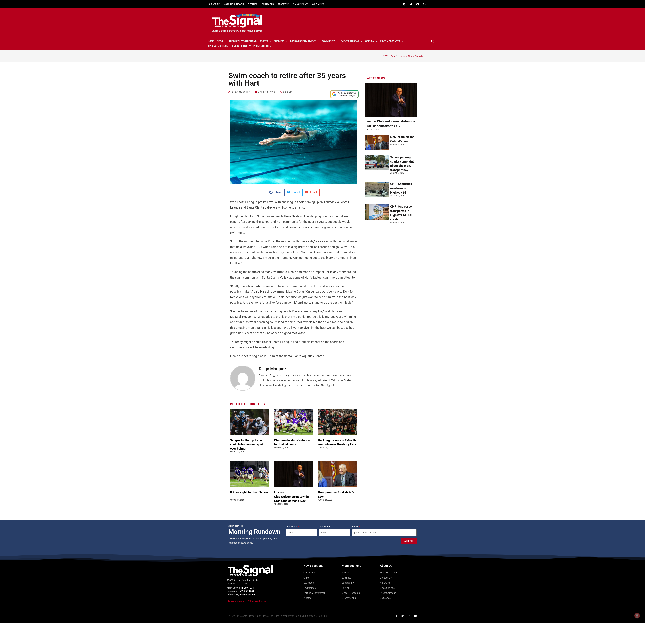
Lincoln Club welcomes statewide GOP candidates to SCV (291, 496)
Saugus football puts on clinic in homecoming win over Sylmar (247, 444)
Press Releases (262, 46)
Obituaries (318, 4)
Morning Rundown (234, 4)
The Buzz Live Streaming (243, 41)
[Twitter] (410, 4)
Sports (264, 41)
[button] (432, 41)
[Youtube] (417, 4)
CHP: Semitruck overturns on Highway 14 (401, 188)
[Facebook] (404, 4)
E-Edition (253, 4)
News (220, 41)
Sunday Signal (239, 46)
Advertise (283, 4)
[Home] (379, 55)
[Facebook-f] (396, 616)
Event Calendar (350, 41)
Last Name (325, 526)
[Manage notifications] (637, 615)
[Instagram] (424, 4)
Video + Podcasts (390, 41)
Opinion (369, 41)
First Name (292, 526)
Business (279, 41)
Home (211, 41)
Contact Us (268, 4)
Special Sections (218, 46)
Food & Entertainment (303, 41)
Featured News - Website (410, 55)
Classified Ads (300, 4)
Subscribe (214, 4)
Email (355, 526)
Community (328, 41)
